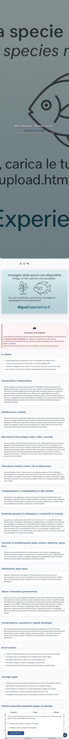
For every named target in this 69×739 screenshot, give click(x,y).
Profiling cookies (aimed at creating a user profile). (24, 723)
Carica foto (12, 343)
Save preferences (15, 733)
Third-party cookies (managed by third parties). (23, 727)
